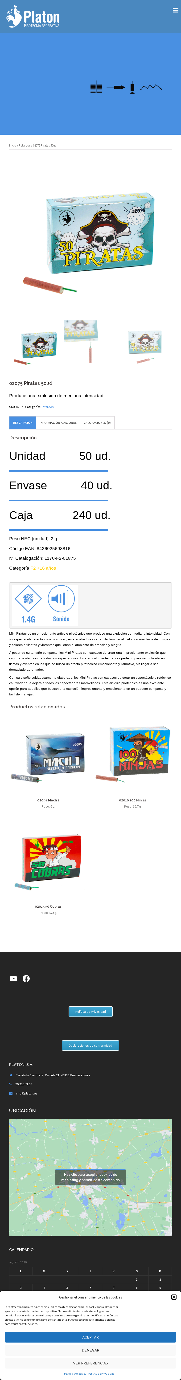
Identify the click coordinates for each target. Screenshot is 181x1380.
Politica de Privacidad (101, 1373)
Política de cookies (75, 1373)
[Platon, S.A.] (33, 16)
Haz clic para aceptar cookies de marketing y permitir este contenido (90, 1177)
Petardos (24, 145)
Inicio (12, 145)
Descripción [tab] (23, 423)
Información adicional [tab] (58, 423)
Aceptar (90, 1337)
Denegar (90, 1350)
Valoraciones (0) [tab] (97, 423)
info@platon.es (26, 1093)
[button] (174, 1297)
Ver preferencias (90, 1363)
